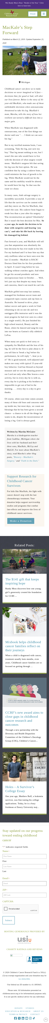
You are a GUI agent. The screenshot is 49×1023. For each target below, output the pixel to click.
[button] (44, 13)
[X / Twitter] (19, 1018)
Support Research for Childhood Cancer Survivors (21, 481)
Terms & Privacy (18, 1014)
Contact (35, 1014)
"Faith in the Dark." (29, 461)
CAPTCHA (7, 901)
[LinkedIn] (23, 1018)
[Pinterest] (34, 1018)
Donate (33, 14)
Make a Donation (21, 520)
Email (6, 878)
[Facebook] (15, 1018)
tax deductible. (24, 979)
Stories (30, 1008)
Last (4, 871)
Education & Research (17, 1011)
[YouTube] (26, 1018)
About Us (38, 1011)
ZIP (4, 889)
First (4, 861)
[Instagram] (30, 1018)
